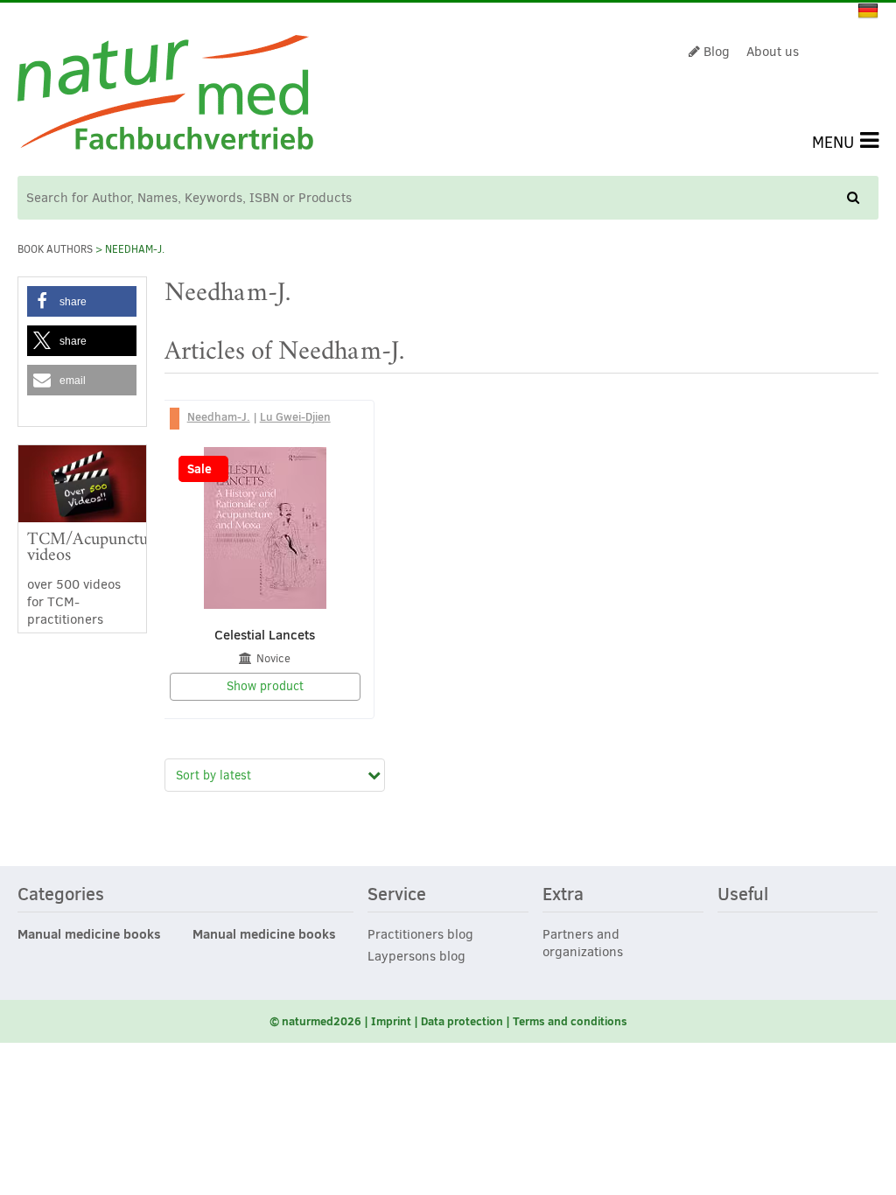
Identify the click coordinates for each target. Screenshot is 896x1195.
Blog (715, 51)
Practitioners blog (420, 934)
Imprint (391, 1021)
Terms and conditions (570, 1021)
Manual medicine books (89, 934)
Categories (61, 895)
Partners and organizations (582, 943)
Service (397, 895)
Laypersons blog (417, 956)
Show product (265, 686)
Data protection (462, 1021)
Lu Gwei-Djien (295, 416)
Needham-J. (218, 416)
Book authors (55, 249)
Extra (563, 895)
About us (772, 51)
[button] (81, 301)
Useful (743, 895)
